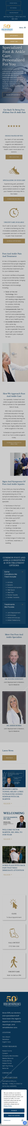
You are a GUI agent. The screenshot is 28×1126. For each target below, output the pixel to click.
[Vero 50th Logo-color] (7, 24)
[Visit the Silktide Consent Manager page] (22, 1120)
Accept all (14, 1110)
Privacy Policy (8, 1106)
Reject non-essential (14, 1115)
